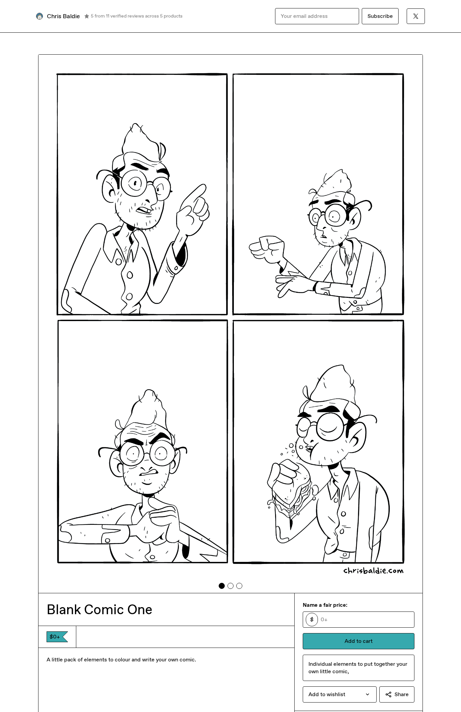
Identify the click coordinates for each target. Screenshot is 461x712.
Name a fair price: (325, 605)
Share (402, 694)
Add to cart (359, 641)
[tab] (222, 586)
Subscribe (380, 16)
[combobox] (340, 694)
